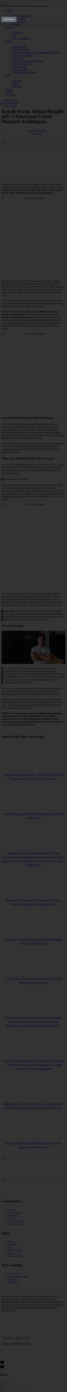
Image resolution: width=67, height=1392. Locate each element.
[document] (33, 696)
